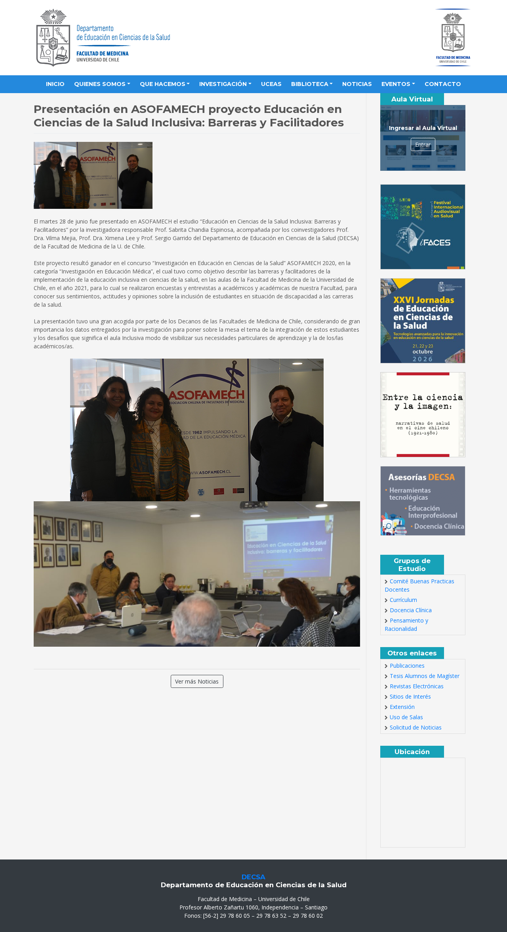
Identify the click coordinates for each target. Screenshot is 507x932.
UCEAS (271, 84)
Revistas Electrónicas (417, 686)
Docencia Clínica (411, 610)
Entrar (423, 144)
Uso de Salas (406, 717)
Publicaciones (407, 665)
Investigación (223, 84)
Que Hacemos (162, 84)
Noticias (357, 84)
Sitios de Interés (410, 696)
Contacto (443, 84)
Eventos (395, 84)
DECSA (253, 877)
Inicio (55, 84)
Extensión (402, 706)
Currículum (403, 600)
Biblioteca (309, 84)
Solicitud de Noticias (416, 727)
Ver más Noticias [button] (197, 681)
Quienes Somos (100, 84)
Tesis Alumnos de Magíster (424, 676)
